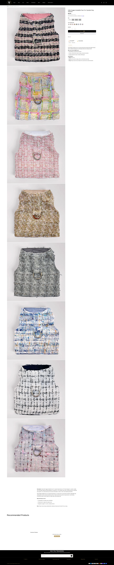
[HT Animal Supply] (9, 2)
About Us (26, 559)
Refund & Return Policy (56, 559)
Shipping (69, 14)
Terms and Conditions (42, 559)
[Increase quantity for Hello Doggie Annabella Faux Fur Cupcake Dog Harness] (75, 29)
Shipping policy (73, 42)
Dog (18, 2)
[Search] (101, 2)
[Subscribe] (71, 556)
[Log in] (104, 2)
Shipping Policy (83, 559)
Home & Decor (50, 2)
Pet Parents (33, 2)
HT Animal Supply (11, 563)
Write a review (57, 536)
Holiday (44, 2)
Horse (27, 2)
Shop (14, 2)
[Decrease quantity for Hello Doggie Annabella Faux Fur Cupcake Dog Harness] (69, 29)
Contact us (70, 42)
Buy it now (82, 33)
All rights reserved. (17, 563)
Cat (23, 2)
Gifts (39, 2)
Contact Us (96, 559)
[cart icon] (106, 2)
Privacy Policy (69, 559)
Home (8, 6)
